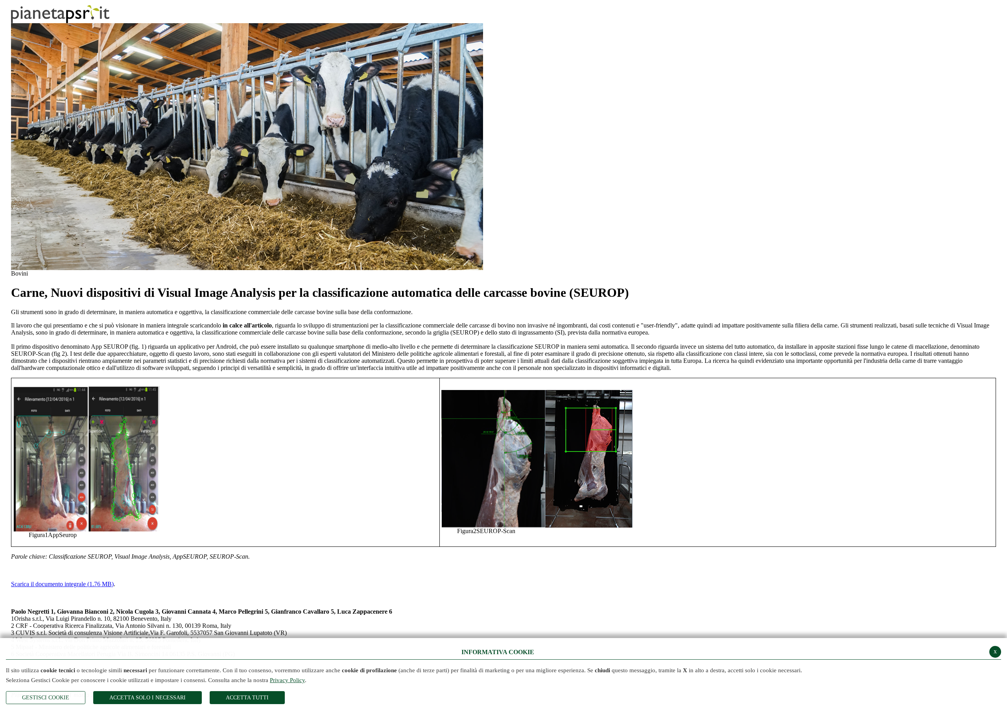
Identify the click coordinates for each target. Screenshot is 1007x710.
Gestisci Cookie (45, 698)
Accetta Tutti (247, 698)
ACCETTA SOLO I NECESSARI (147, 698)
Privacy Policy (287, 680)
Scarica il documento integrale (62, 584)
